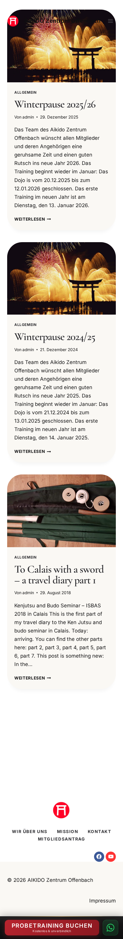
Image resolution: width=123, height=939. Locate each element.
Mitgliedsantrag (61, 838)
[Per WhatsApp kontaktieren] (110, 927)
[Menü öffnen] (110, 20)
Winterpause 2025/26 (55, 104)
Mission (68, 831)
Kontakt (99, 831)
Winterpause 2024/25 (54, 336)
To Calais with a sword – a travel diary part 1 (59, 574)
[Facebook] (99, 857)
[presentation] (61, 46)
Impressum (102, 901)
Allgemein (25, 92)
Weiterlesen (32, 219)
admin (28, 117)
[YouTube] (111, 857)
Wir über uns (29, 831)
